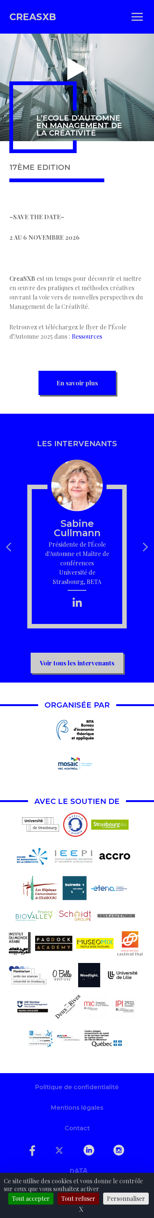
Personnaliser (126, 1198)
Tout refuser (78, 1198)
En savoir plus (77, 383)
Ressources (87, 336)
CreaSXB (32, 17)
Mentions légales (77, 1107)
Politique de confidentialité (77, 1087)
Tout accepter (31, 1198)
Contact (77, 1128)
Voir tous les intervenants (77, 663)
